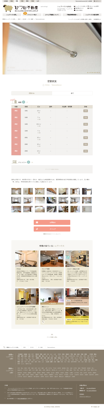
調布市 (46, 374)
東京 (19, 19)
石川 (33, 356)
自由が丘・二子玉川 (23, 370)
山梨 (29, 356)
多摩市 (96, 374)
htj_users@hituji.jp (91, 388)
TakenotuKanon (39, 19)
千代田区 (66, 374)
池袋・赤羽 (34, 368)
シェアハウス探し (11, 14)
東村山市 (61, 376)
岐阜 (26, 356)
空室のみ (32, 93)
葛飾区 (94, 372)
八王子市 (20, 376)
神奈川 (67, 354)
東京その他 (93, 370)
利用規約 (82, 394)
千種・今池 (57, 356)
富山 (43, 356)
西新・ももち (21, 363)
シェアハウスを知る (64, 6)
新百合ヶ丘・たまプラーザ (58, 370)
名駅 (46, 356)
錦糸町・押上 (90, 368)
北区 (81, 372)
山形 (44, 354)
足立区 (24, 19)
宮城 (41, 354)
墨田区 (32, 374)
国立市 (25, 376)
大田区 (34, 372)
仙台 (51, 354)
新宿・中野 (27, 368)
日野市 (42, 376)
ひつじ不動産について (52, 14)
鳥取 (19, 361)
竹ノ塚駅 (30, 19)
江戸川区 (76, 372)
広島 (89, 360)
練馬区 (57, 372)
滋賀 (55, 358)
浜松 (81, 356)
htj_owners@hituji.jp (91, 390)
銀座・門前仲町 (82, 368)
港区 (23, 374)
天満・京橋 (20, 360)
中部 (22, 1)
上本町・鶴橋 (27, 360)
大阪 (41, 358)
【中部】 (91, 354)
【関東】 (59, 354)
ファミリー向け (32, 14)
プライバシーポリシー (85, 396)
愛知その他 (93, 356)
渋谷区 (62, 372)
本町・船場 (86, 358)
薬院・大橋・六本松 (90, 361)
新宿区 (39, 372)
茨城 (82, 354)
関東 (17, 1)
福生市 (56, 376)
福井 (40, 356)
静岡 (22, 356)
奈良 (52, 358)
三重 (36, 356)
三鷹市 (36, 374)
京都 (45, 358)
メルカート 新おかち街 (73, 269)
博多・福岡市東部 (72, 361)
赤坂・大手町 (73, 368)
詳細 (85, 111)
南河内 (61, 360)
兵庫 (48, 358)
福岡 (51, 361)
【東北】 (37, 354)
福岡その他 (28, 363)
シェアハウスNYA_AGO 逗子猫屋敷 (77, 319)
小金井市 (76, 374)
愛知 (95, 354)
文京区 (27, 374)
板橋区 (29, 372)
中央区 (41, 374)
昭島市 (51, 376)
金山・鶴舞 (64, 356)
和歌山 (59, 358)
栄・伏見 (51, 356)
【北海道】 (20, 354)
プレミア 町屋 (45, 269)
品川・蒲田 (41, 368)
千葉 (71, 354)
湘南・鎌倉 (69, 370)
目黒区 (66, 372)
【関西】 (37, 358)
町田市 (81, 374)
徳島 (96, 360)
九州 (37, 1)
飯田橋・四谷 (65, 368)
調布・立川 (32, 370)
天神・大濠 (80, 361)
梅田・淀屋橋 (65, 358)
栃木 (78, 354)
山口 (22, 361)
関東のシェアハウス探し (9, 19)
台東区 (71, 372)
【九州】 (47, 361)
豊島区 (43, 372)
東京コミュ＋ (45, 306)
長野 (19, 356)
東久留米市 (36, 376)
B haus (19, 269)
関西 (27, 1)
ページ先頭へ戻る (52, 337)
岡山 (93, 360)
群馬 (85, 354)
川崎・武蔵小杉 (46, 370)
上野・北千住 (48, 368)
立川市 (71, 374)
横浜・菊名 (38, 370)
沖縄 (58, 361)
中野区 (48, 372)
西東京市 (30, 376)
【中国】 (85, 360)
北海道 (6, 1)
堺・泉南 (56, 360)
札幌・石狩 (31, 354)
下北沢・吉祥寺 (57, 368)
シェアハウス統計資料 (92, 14)
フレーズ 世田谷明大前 (74, 300)
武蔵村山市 (67, 376)
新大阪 (92, 358)
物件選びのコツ (80, 8)
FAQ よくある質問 (94, 6)
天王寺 (81, 358)
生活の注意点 (79, 10)
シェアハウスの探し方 (81, 6)
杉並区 (25, 372)
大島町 (73, 376)
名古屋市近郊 (71, 356)
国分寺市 (91, 374)
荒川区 (90, 372)
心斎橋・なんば (74, 358)
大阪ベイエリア (36, 360)
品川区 (85, 372)
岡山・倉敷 (30, 361)
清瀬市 (86, 374)
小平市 (56, 374)
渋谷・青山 (20, 368)
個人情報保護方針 (22, 398)
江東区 (19, 374)
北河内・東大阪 (49, 360)
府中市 (61, 374)
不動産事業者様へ (72, 14)
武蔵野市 (51, 374)
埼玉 (75, 354)
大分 (55, 361)
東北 (12, 1)
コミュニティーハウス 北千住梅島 (26, 306)
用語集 (91, 8)
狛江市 (47, 376)
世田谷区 (20, 372)
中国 (32, 1)
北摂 (43, 360)
